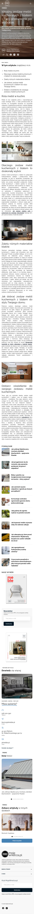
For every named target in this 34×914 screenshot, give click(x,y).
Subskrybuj (9, 623)
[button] (2, 3)
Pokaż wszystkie (17, 840)
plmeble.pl (25, 417)
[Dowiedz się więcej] (17, 686)
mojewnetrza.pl (9, 903)
